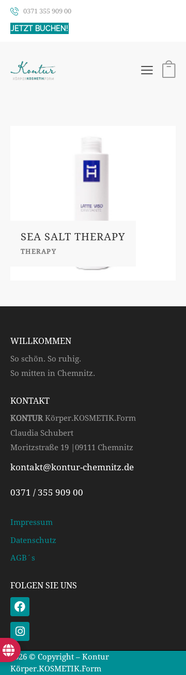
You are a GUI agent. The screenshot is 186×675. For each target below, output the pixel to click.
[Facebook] (19, 606)
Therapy (38, 251)
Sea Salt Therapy (73, 237)
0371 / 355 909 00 (46, 492)
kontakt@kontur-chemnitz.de (72, 467)
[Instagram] (19, 631)
